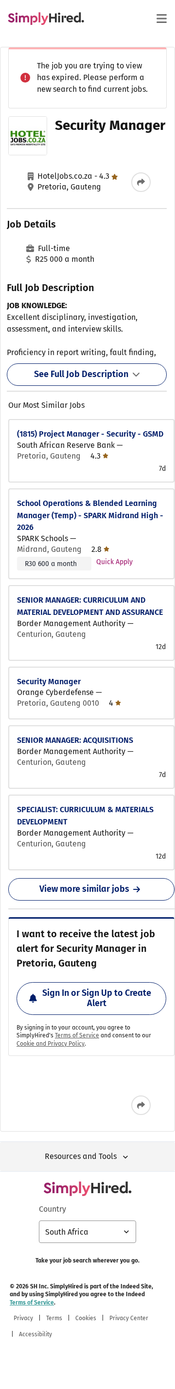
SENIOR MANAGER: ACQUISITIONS (75, 740)
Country (52, 1209)
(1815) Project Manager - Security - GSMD (90, 434)
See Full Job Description (81, 374)
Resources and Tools (81, 1156)
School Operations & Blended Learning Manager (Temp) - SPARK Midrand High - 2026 (90, 515)
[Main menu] (161, 18)
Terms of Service (77, 1035)
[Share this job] (141, 182)
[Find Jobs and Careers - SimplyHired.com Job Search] (46, 18)
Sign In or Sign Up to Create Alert (96, 998)
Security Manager (49, 681)
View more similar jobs (84, 889)
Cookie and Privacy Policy (51, 1043)
